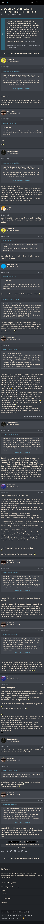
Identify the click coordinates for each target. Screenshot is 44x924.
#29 (42, 766)
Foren (3, 890)
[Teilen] (38, 67)
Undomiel (10, 59)
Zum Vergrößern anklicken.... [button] (22, 88)
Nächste (30, 842)
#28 (42, 747)
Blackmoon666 (12, 151)
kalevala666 (6, 15)
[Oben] (21, 918)
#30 (42, 801)
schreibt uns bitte (30, 41)
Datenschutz (28, 915)
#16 (42, 67)
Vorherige (14, 842)
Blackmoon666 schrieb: (10, 300)
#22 (42, 345)
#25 (42, 568)
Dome (9, 207)
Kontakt (3, 894)
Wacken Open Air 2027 (9, 912)
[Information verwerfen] (40, 21)
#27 (42, 685)
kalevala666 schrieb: (9, 434)
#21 (42, 272)
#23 (42, 430)
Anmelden (4, 902)
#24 (42, 493)
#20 (42, 236)
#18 (42, 159)
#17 (42, 119)
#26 (42, 631)
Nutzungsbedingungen (15, 915)
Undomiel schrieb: (8, 123)
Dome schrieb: (7, 240)
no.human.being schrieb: (11, 71)
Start (17, 918)
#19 (42, 215)
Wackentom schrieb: (9, 635)
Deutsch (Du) (24, 912)
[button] (3, 2)
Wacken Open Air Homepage (10, 887)
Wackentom (11, 485)
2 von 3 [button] (22, 842)
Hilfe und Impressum (8, 918)
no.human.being (13, 264)
